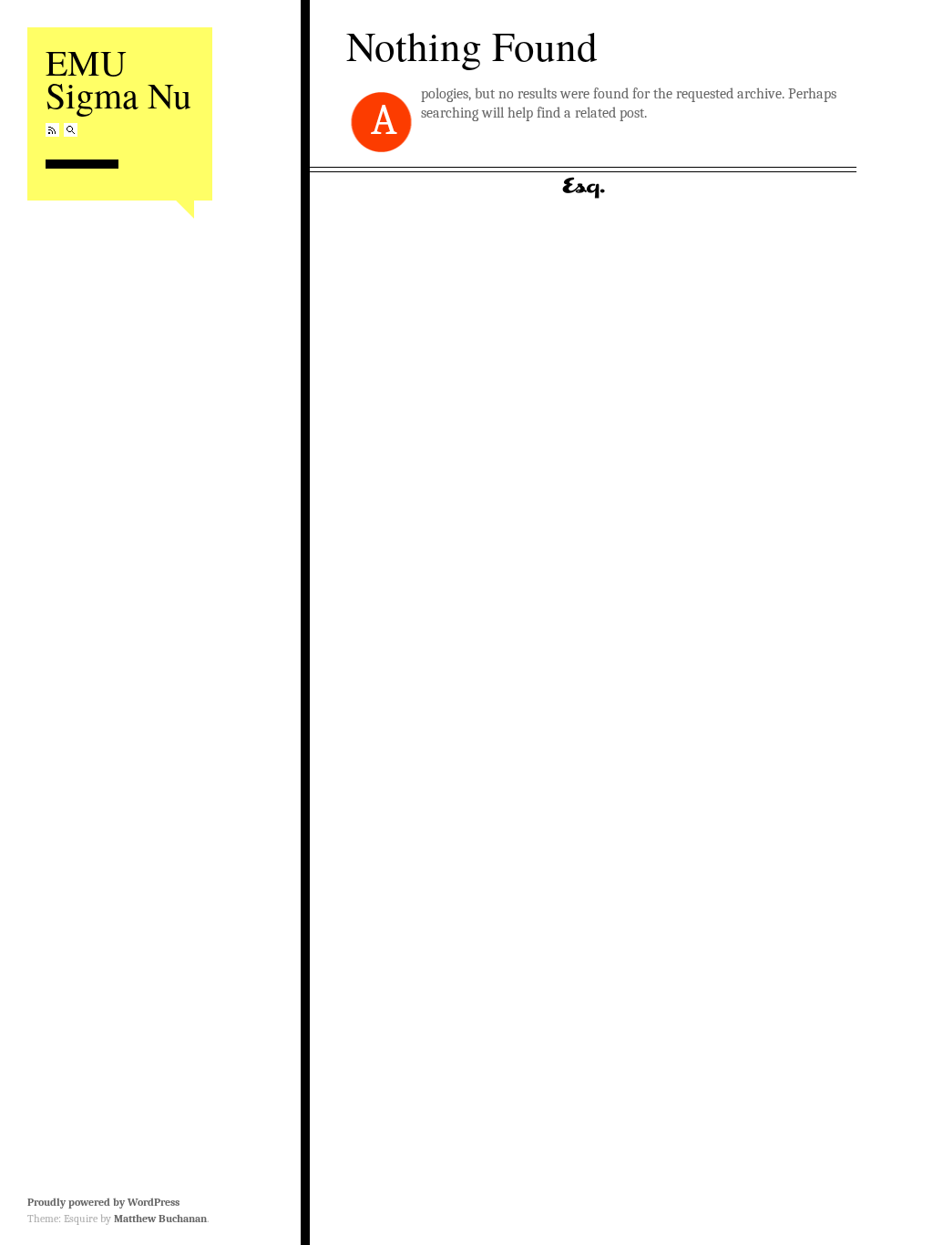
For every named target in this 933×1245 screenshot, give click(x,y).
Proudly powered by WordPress (103, 1202)
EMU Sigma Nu (118, 77)
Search (70, 130)
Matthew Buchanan (160, 1218)
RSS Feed (52, 130)
